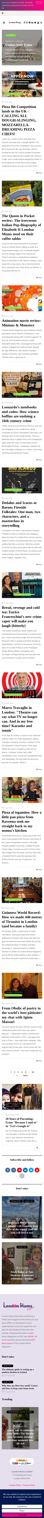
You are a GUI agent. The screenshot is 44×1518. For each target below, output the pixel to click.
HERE (31, 1336)
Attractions (16, 1201)
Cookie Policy (15, 1485)
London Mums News (13, 1103)
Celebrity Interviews (14, 691)
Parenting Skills (12, 1106)
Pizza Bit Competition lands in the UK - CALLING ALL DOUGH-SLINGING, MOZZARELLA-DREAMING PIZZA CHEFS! (19, 120)
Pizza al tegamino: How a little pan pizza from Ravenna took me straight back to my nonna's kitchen (22, 821)
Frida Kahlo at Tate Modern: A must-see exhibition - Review (22, 1275)
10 (33, 1072)
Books (8, 203)
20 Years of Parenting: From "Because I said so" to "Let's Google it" (22, 1122)
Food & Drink (30, 799)
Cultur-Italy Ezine (13, 93)
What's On (28, 899)
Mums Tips (7, 1366)
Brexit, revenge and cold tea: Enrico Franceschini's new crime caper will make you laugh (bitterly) (21, 617)
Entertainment (30, 489)
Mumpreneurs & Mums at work (20, 1412)
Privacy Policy (29, 1485)
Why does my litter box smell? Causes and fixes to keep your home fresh (20, 1387)
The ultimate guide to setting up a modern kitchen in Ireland (18, 1370)
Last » (25, 1075)
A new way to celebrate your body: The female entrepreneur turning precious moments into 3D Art (17, 5)
